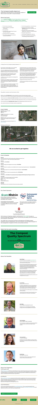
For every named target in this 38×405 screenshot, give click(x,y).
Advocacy (19, 4)
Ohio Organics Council (5, 370)
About (16, 4)
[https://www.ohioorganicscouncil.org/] (5, 4)
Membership (24, 4)
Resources (29, 4)
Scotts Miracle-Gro (33, 260)
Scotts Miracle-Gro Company (6, 378)
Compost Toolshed (21, 403)
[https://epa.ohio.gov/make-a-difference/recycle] (28, 197)
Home (14, 4)
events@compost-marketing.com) (29, 387)
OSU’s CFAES (26, 216)
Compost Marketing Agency (19, 386)
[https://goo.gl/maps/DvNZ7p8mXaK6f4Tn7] (28, 115)
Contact (35, 4)
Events (32, 4)
